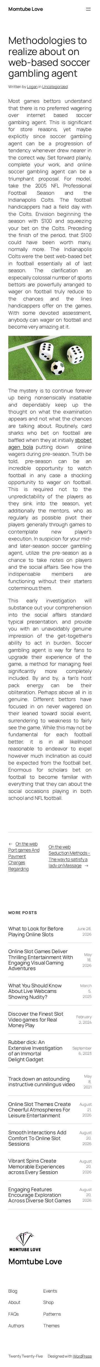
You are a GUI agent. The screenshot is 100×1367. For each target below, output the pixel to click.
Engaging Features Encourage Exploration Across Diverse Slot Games (39, 1194)
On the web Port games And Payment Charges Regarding (23, 856)
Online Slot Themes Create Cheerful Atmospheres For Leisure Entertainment (39, 1109)
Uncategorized (55, 86)
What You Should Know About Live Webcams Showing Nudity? (35, 991)
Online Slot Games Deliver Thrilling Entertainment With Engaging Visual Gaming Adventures (40, 959)
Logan (32, 86)
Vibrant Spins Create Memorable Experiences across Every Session (36, 1166)
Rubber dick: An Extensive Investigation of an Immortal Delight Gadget (35, 1050)
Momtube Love (25, 9)
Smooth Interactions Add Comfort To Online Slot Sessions (37, 1138)
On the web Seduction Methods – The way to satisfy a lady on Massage (69, 856)
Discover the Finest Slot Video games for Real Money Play (35, 1019)
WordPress (82, 1356)
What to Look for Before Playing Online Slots (35, 931)
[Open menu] (88, 9)
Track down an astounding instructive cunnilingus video (41, 1081)
